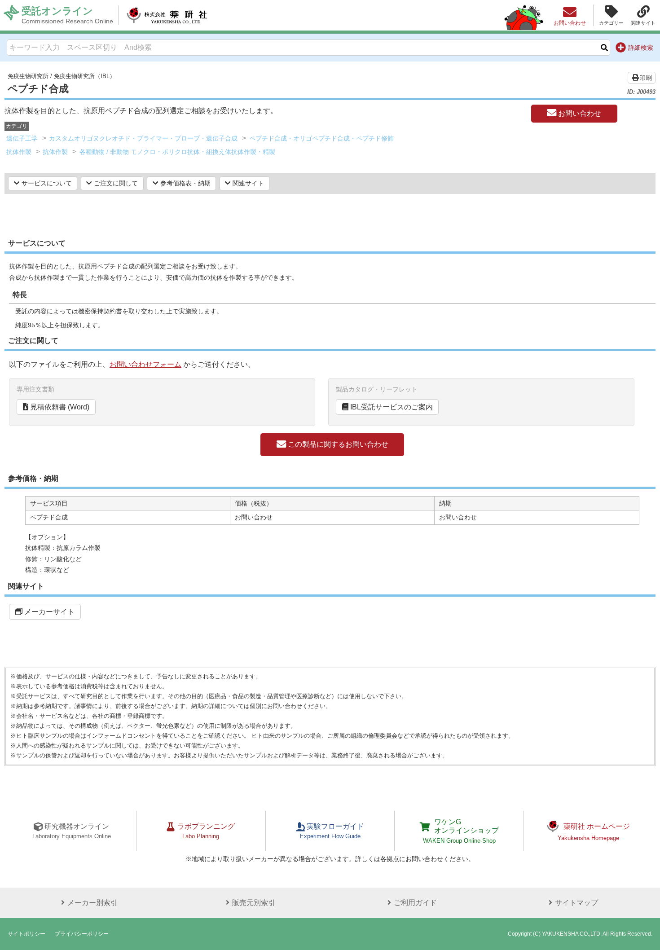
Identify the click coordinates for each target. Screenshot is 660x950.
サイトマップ (576, 902)
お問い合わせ (578, 113)
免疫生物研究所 (28, 76)
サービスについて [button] (46, 183)
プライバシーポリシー (82, 934)
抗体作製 (18, 151)
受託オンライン (67, 15)
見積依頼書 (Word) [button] (58, 407)
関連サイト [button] (247, 183)
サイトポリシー (26, 934)
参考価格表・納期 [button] (184, 183)
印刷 (645, 77)
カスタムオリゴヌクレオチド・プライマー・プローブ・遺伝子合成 (143, 138)
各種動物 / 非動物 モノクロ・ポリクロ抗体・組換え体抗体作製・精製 (177, 151)
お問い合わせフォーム (145, 364)
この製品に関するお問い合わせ (337, 444)
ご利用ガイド (415, 902)
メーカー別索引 (92, 902)
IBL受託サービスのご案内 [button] (390, 407)
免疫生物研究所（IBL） (84, 76)
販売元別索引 (253, 902)
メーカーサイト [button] (48, 612)
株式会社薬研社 (167, 15)
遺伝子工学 (22, 138)
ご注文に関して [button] (115, 183)
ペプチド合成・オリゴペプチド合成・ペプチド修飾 (321, 138)
